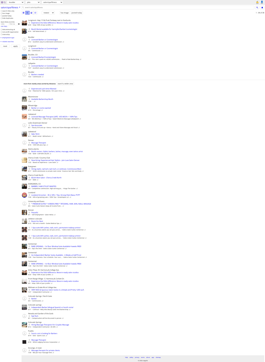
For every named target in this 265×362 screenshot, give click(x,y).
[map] (35, 12)
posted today (6, 16)
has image (6, 13)
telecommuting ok (8, 29)
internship (6, 34)
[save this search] (262, 7)
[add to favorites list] (29, 22)
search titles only (8, 11)
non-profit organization (10, 32)
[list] (23, 12)
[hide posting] (52, 25)
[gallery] (31, 12)
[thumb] (27, 12)
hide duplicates (7, 18)
